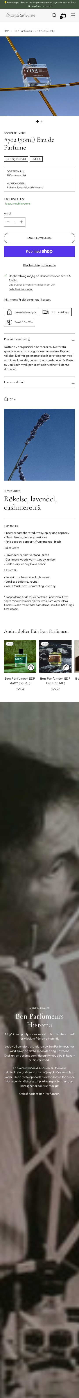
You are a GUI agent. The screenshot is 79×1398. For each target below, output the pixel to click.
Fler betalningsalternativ (39, 265)
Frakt (22, 299)
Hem (6, 30)
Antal (7, 213)
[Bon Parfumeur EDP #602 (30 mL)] (20, 656)
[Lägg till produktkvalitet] (8, 222)
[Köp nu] (31, 667)
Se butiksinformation (21, 289)
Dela (13, 399)
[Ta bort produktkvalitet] (21, 222)
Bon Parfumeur (15, 133)
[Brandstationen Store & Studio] (20, 15)
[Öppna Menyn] (72, 15)
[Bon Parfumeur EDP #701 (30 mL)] (55, 656)
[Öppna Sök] (53, 15)
